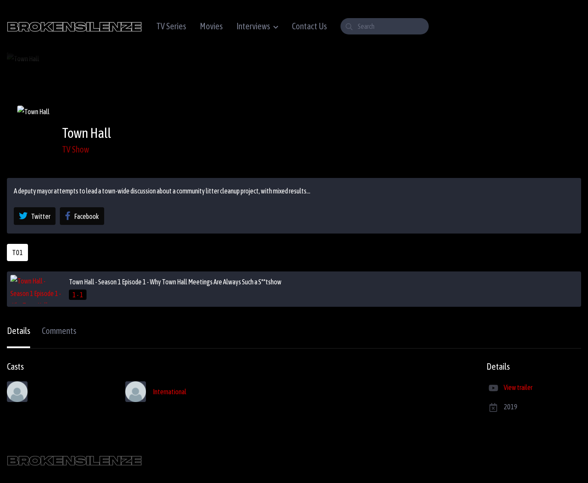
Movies (211, 26)
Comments (59, 331)
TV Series (171, 26)
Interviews (253, 26)
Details (18, 331)
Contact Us (309, 26)
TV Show (75, 149)
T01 (17, 252)
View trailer (518, 387)
